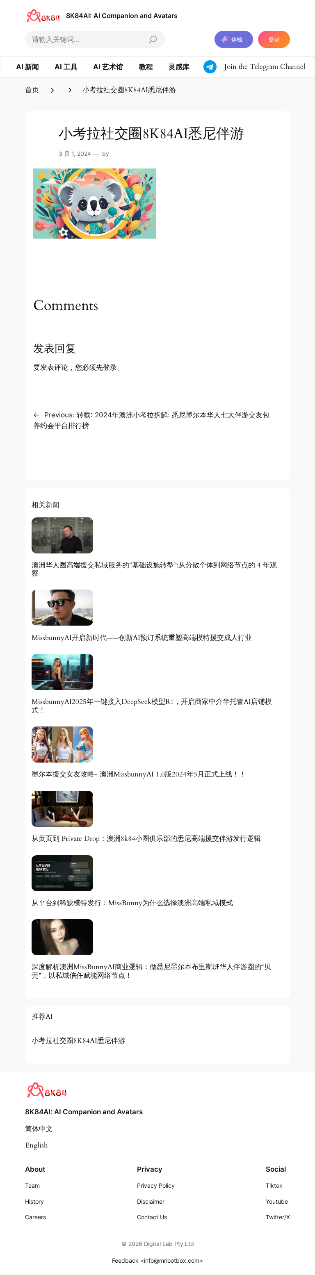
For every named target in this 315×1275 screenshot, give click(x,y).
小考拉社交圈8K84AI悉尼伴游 (78, 1041)
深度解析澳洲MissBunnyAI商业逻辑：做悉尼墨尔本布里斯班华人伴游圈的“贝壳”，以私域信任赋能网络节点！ (151, 971)
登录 (274, 39)
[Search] (153, 39)
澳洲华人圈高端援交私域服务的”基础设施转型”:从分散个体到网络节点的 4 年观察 (154, 569)
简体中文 (39, 1129)
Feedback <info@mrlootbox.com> (157, 1260)
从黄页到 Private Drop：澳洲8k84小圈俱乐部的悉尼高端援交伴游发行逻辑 (146, 839)
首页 (32, 90)
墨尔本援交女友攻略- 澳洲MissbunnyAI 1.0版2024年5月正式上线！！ (139, 774)
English (36, 1145)
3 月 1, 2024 (75, 153)
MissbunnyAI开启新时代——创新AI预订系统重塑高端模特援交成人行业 (142, 638)
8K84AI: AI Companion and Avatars (122, 15)
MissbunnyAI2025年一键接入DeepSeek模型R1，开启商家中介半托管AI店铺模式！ (152, 706)
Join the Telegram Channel (264, 66)
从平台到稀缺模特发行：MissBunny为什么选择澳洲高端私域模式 (132, 903)
